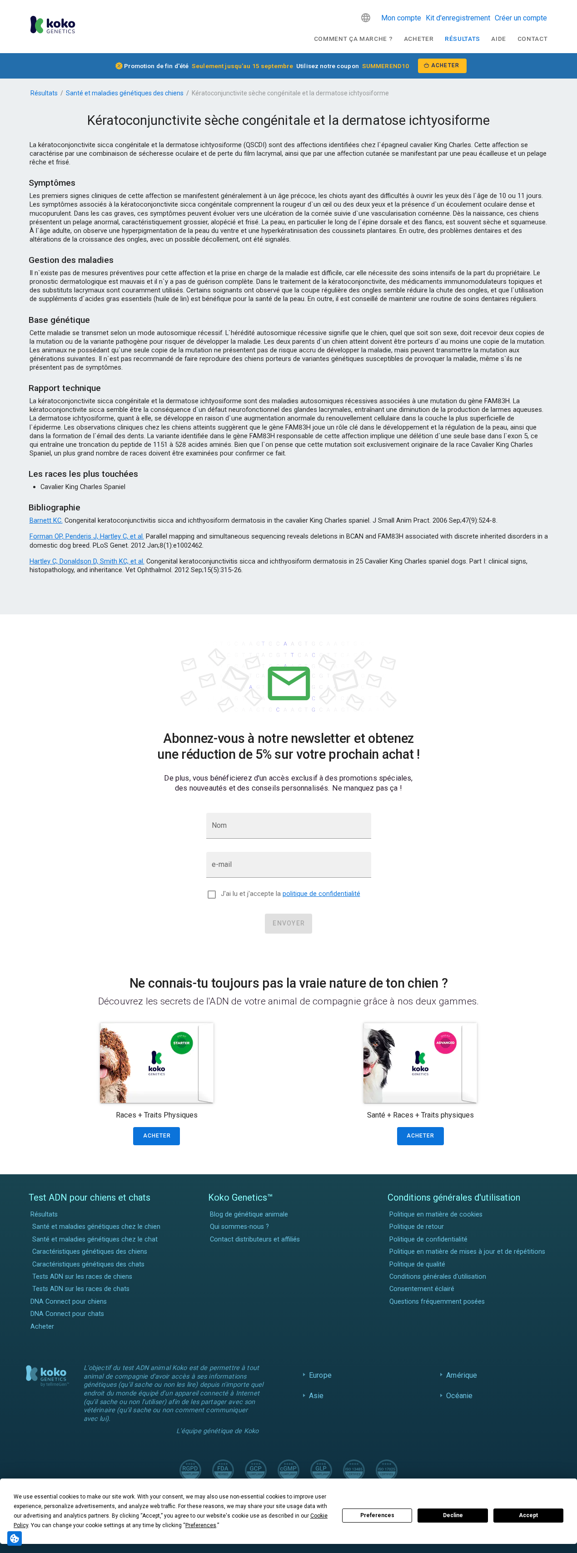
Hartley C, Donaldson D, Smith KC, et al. (87, 561)
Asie (316, 1395)
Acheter (419, 38)
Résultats (462, 38)
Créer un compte (521, 18)
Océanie (459, 1395)
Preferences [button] (200, 1525)
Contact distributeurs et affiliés (255, 1239)
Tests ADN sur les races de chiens (82, 1277)
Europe (320, 1375)
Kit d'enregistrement (458, 18)
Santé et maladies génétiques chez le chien (96, 1227)
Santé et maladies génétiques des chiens (125, 93)
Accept (528, 1515)
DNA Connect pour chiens (68, 1302)
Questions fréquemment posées (437, 1302)
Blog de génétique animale (249, 1214)
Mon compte (401, 18)
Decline (453, 1515)
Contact (532, 38)
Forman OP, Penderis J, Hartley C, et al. (87, 536)
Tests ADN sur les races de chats (80, 1289)
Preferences (377, 1515)
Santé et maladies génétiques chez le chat (95, 1239)
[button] (366, 18)
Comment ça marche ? (353, 38)
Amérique (461, 1375)
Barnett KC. (46, 520)
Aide (498, 38)
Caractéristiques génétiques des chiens (89, 1252)
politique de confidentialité (321, 894)
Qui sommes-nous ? (239, 1227)
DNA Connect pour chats (67, 1314)
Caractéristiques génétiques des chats (88, 1264)
